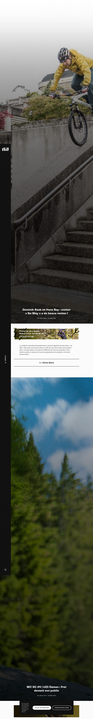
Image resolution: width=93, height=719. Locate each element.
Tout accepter (42, 707)
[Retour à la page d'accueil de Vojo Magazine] (5, 149)
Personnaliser (62, 707)
